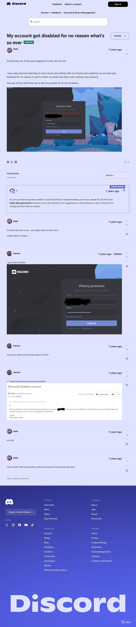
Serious (16, 253)
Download (49, 505)
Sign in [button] (118, 4)
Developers (49, 561)
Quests (47, 565)
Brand (94, 514)
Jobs (93, 509)
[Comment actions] (124, 190)
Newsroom (96, 519)
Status (47, 514)
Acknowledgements (101, 552)
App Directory (51, 519)
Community (49, 556)
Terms (94, 533)
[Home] (16, 5)
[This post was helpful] (127, 50)
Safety (47, 538)
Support (48, 533)
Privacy (94, 538)
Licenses (95, 556)
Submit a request (73, 4)
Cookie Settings (99, 543)
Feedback (57, 4)
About (94, 505)
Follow (117, 36)
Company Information (101, 561)
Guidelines (96, 547)
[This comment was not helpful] (127, 229)
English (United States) (20, 512)
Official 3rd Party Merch (55, 570)
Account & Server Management (79, 13)
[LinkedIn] (15, 162)
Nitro (46, 509)
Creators (48, 552)
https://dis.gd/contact (21, 203)
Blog (46, 543)
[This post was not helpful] (127, 58)
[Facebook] (8, 162)
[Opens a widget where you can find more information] (126, 622)
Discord (44, 13)
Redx (15, 49)
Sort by (109, 175)
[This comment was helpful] (127, 221)
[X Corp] (12, 162)
